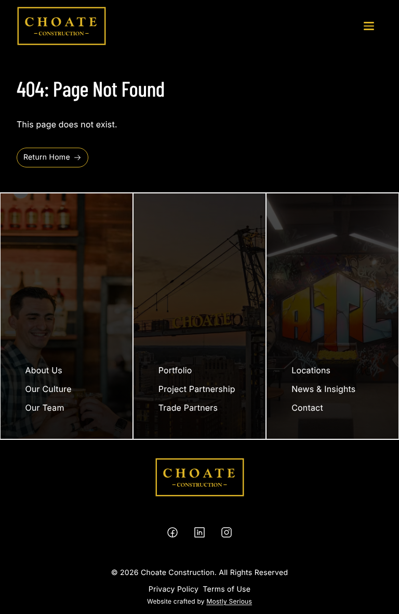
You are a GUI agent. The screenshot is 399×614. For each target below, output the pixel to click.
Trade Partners (188, 407)
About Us (43, 370)
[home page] (61, 26)
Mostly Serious (229, 601)
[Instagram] (226, 532)
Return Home (46, 157)
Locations (310, 370)
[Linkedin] (199, 532)
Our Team (44, 407)
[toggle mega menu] (368, 26)
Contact (307, 407)
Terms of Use (226, 589)
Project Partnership (196, 389)
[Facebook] (172, 532)
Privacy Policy (173, 589)
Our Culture (48, 389)
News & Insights (323, 389)
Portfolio (175, 370)
